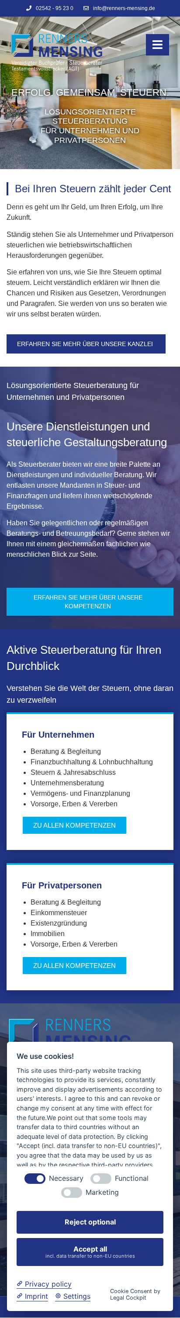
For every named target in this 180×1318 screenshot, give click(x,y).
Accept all (90, 1252)
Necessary (66, 1178)
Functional (132, 1178)
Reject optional (90, 1221)
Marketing (102, 1192)
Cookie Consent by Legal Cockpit (135, 1294)
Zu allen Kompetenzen (74, 965)
